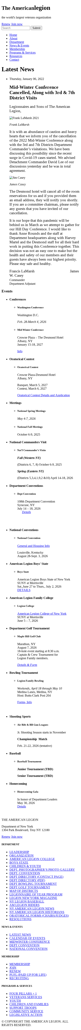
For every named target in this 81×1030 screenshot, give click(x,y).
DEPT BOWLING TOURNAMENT (33, 883)
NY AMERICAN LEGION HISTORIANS (36, 912)
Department (16, 42)
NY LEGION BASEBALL (26, 901)
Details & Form (27, 665)
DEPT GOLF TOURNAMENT (29, 887)
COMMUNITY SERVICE (26, 1011)
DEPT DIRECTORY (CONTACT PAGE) (36, 876)
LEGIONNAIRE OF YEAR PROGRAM (35, 894)
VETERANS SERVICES (25, 997)
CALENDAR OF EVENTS (27, 938)
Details (26, 512)
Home (13, 35)
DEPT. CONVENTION (24, 873)
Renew (6, 24)
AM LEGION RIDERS (24, 905)
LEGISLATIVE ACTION (25, 1014)
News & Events (19, 45)
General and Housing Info (33, 546)
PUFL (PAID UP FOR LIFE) (27, 974)
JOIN (12, 967)
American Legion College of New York (41, 613)
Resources (15, 56)
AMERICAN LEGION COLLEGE (32, 859)
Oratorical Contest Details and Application (43, 395)
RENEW (15, 971)
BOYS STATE (18, 862)
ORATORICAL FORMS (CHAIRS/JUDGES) (39, 915)
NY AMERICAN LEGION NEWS (31, 908)
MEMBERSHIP (19, 964)
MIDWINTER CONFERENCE (29, 941)
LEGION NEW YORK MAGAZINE (33, 898)
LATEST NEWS (20, 934)
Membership (17, 49)
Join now (17, 24)
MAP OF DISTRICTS (23, 891)
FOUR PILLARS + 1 (23, 993)
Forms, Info (24, 702)
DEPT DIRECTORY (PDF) (27, 880)
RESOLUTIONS (20, 919)
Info (19, 351)
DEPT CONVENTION (24, 945)
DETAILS (23, 590)
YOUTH (15, 1000)
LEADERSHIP (19, 852)
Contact (14, 59)
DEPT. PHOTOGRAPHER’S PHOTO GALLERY (42, 869)
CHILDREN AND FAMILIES (29, 1004)
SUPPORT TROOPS (23, 1007)
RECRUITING (19, 978)
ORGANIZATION (21, 855)
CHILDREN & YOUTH (25, 866)
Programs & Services (22, 52)
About (13, 38)
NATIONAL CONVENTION (28, 948)
